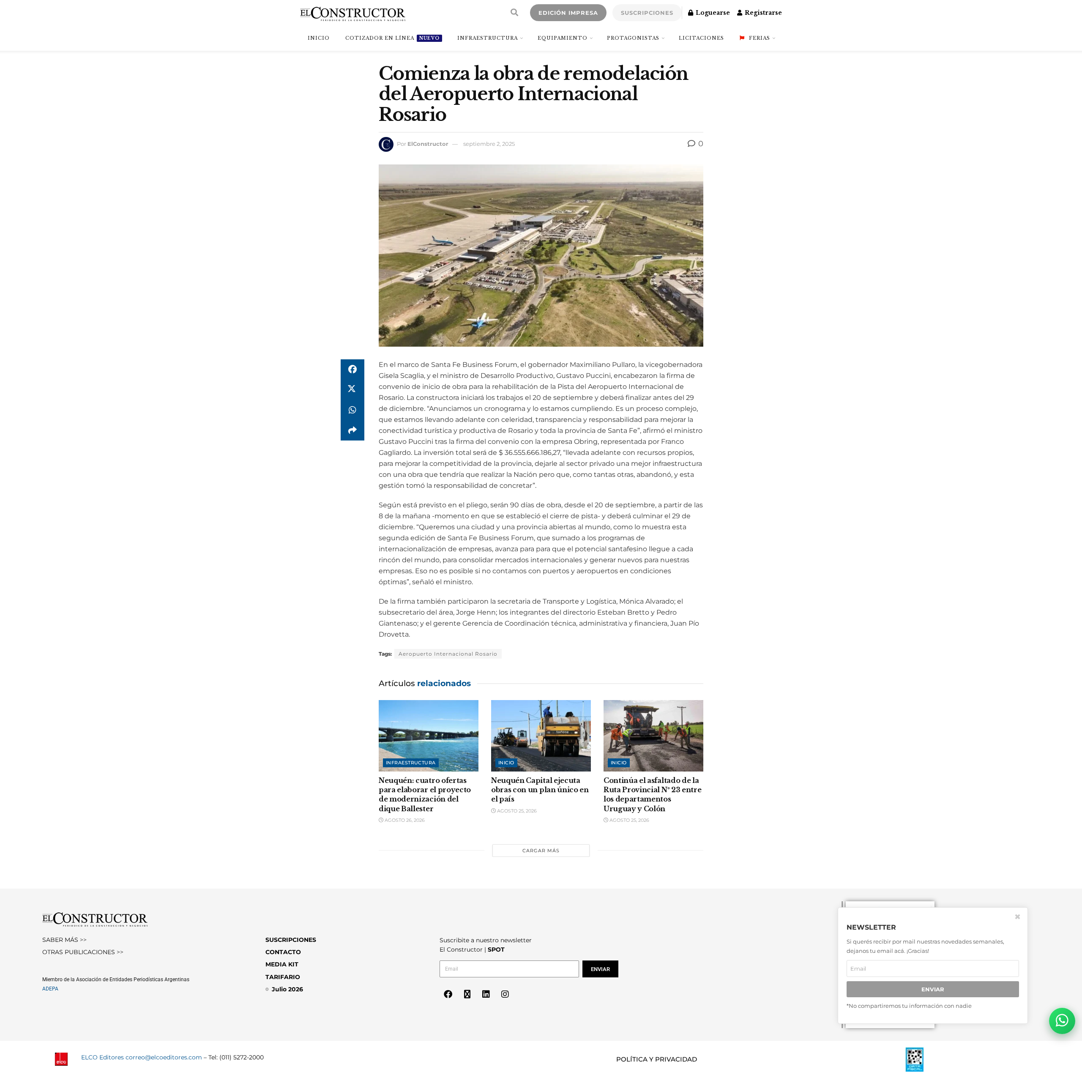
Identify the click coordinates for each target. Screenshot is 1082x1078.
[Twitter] (467, 994)
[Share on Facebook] (352, 369)
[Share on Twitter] (352, 390)
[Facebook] (448, 994)
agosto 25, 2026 (516, 811)
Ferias (759, 38)
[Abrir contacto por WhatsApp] (1062, 1021)
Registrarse (762, 12)
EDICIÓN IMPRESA (568, 12)
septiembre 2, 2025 (489, 143)
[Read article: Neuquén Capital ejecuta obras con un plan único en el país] (541, 736)
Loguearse (712, 12)
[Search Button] (514, 12)
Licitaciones (701, 38)
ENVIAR (932, 989)
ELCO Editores (102, 1057)
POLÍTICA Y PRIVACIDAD (656, 1059)
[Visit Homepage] (352, 12)
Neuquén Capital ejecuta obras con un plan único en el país (540, 790)
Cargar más (541, 851)
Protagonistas (633, 38)
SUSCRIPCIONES (647, 12)
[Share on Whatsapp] (352, 410)
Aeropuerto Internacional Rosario (448, 654)
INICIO (319, 38)
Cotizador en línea (392, 38)
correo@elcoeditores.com (164, 1057)
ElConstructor (427, 143)
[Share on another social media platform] (352, 430)
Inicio (506, 763)
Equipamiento (562, 38)
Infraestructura (487, 38)
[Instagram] (505, 994)
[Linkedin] (486, 994)
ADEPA (50, 989)
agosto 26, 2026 (404, 820)
